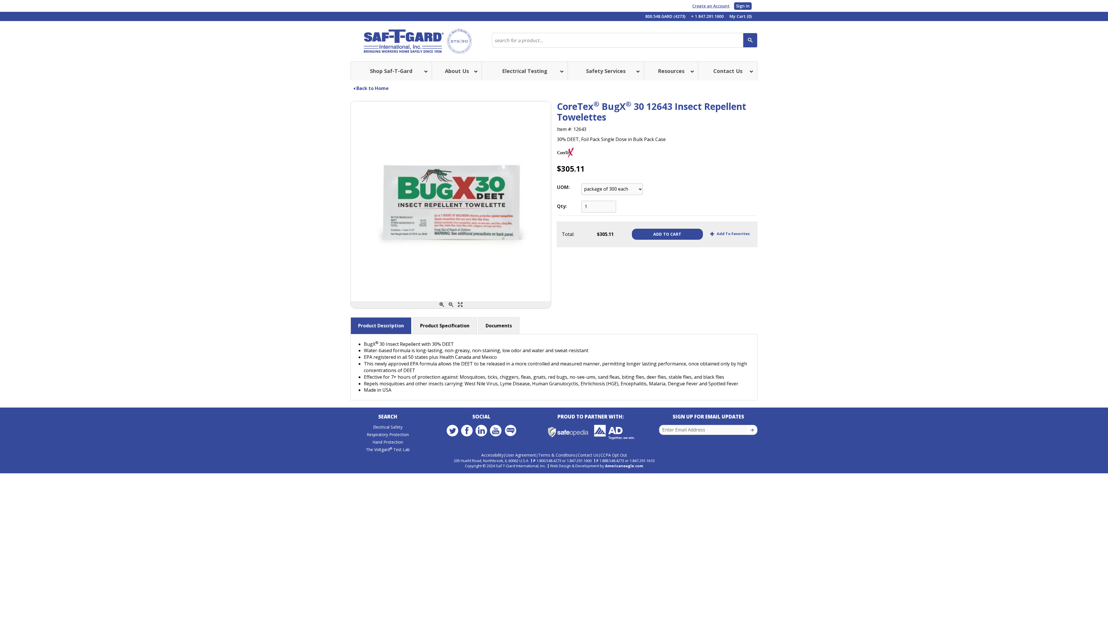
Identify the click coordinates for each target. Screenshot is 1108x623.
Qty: (562, 206)
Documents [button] (499, 325)
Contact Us (588, 455)
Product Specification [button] (444, 325)
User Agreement (521, 455)
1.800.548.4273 (548, 460)
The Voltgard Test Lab (388, 449)
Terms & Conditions (557, 455)
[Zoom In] (442, 304)
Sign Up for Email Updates (708, 416)
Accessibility (492, 455)
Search (387, 416)
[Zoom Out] (451, 304)
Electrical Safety (388, 427)
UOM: (563, 187)
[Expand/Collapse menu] (425, 71)
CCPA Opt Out (613, 455)
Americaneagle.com (624, 465)
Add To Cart (667, 234)
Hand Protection (388, 442)
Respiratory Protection (388, 434)
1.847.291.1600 (579, 460)
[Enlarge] (460, 304)
